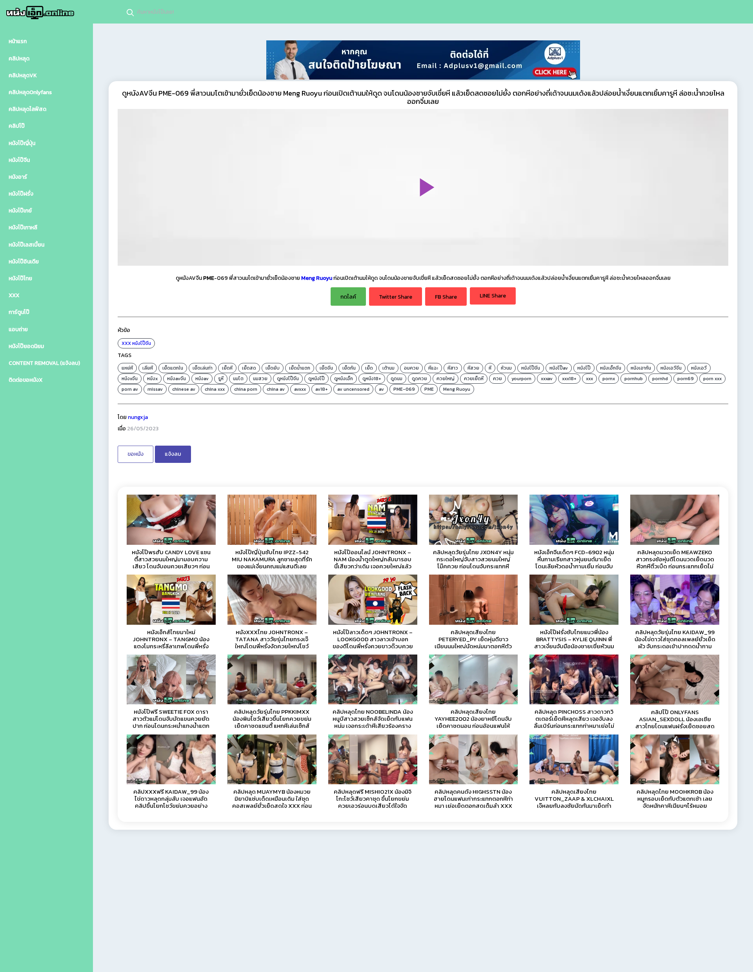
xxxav (547, 378)
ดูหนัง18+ (371, 378)
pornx (608, 378)
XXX (126, 343)
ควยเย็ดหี (474, 378)
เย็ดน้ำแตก (299, 368)
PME (429, 389)
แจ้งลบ (173, 454)
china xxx (215, 389)
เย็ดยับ (273, 368)
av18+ (321, 389)
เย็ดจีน (326, 368)
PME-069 (404, 389)
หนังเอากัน (641, 368)
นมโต (238, 378)
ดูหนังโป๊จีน (288, 378)
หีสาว (452, 368)
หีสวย (473, 368)
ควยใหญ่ (446, 378)
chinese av (183, 389)
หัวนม (506, 368)
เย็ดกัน (349, 368)
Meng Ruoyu (316, 278)
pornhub (633, 378)
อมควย (411, 368)
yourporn (521, 378)
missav (155, 389)
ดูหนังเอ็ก (343, 378)
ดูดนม (396, 378)
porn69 (685, 378)
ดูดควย (419, 378)
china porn (245, 389)
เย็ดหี (227, 368)
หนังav (202, 378)
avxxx (300, 389)
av (381, 389)
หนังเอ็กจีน (610, 368)
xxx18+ (569, 378)
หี (490, 368)
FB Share (446, 297)
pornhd (660, 378)
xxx (589, 378)
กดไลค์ (348, 297)
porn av (130, 389)
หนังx (152, 378)
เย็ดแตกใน (172, 368)
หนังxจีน (130, 378)
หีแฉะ (433, 368)
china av (276, 389)
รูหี (221, 378)
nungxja (138, 417)
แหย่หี (127, 368)
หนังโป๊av (558, 368)
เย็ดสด (249, 368)
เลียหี (147, 368)
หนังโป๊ (584, 368)
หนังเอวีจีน (671, 368)
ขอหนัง (135, 454)
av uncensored (353, 389)
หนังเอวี (699, 368)
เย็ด (369, 368)
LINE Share (493, 296)
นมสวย (260, 378)
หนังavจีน (176, 378)
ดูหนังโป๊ (316, 378)
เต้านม (388, 368)
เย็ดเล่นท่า (203, 368)
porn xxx (712, 378)
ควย (497, 378)
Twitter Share (395, 297)
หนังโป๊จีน (141, 343)
